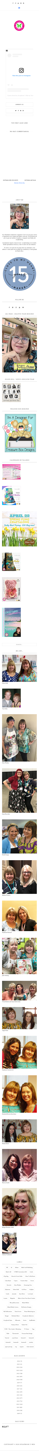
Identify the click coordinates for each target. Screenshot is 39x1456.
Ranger (7, 1316)
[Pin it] (21, 111)
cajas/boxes (15, 1338)
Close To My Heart (30, 1276)
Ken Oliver (22, 1294)
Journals (14, 1294)
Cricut (32, 1281)
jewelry (31, 1342)
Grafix (7, 1294)
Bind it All (8, 1272)
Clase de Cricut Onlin (16, 1276)
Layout (5, 1298)
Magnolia (12, 1298)
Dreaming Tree (28, 1285)
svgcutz (22, 1347)
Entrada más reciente (10, 180)
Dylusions (7, 1289)
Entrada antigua (30, 180)
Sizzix (24, 1320)
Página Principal (19, 183)
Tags (33, 1329)
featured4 (15, 1342)
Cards (31, 1272)
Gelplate (31, 1289)
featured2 (31, 1338)
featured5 (23, 1342)
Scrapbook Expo (8, 1320)
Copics (16, 1281)
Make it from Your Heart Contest (26, 1298)
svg (16, 1347)
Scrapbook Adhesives (28, 1316)
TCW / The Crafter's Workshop (12, 1329)
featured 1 (23, 1338)
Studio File (24, 1325)
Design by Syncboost (29, 1454)
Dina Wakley (17, 1285)
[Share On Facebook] (18, 111)
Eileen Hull (16, 1289)
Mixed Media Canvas (12, 1307)
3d (11, 1267)
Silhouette (17, 1320)
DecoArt (9, 1285)
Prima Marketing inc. (29, 1311)
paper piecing (8, 1347)
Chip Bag (6, 1276)
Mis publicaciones (14, 1303)
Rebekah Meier (16, 1316)
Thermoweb (15, 1333)
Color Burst (8, 1281)
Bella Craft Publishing (26, 1267)
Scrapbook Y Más (19, 1454)
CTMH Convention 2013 (20, 1272)
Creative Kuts (23, 1281)
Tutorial (7, 1338)
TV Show (26, 1329)
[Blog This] (23, 111)
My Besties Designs (26, 1307)
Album (16, 1267)
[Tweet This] (16, 111)
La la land (30, 1294)
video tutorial (30, 1347)
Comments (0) (20, 104)
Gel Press (24, 1289)
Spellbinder (32, 1320)
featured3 (8, 1342)
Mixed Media (25, 1303)
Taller (7, 1333)
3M (7, 1267)
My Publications (8, 1311)
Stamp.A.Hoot (15, 1325)
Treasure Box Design (27, 1333)
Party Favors (18, 1311)
